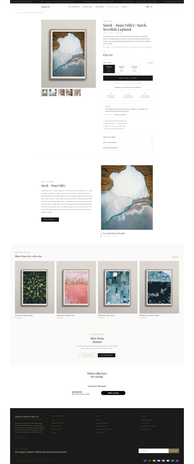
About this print (128, 137)
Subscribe (174, 450)
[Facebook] (16, 437)
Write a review (113, 393)
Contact (124, 7)
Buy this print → (50, 219)
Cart (151, 7)
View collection (88, 355)
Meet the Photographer (147, 420)
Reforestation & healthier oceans (104, 429)
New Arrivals (99, 7)
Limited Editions (112, 7)
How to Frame (144, 423)
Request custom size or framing (128, 87)
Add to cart (35, 310)
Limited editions (106, 355)
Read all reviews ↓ (121, 114)
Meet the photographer (102, 423)
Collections (87, 7)
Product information (57, 429)
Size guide (150, 62)
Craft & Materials (128, 142)
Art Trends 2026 (145, 429)
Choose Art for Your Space (148, 426)
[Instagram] (20, 437)
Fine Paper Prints (74, 7)
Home (16, 12)
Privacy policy (100, 432)
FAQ (53, 420)
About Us (98, 420)
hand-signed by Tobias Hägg (135, 1)
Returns (54, 432)
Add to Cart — (128, 78)
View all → (175, 256)
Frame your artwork (101, 426)
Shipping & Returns (128, 147)
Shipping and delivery (58, 423)
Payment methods (56, 426)
